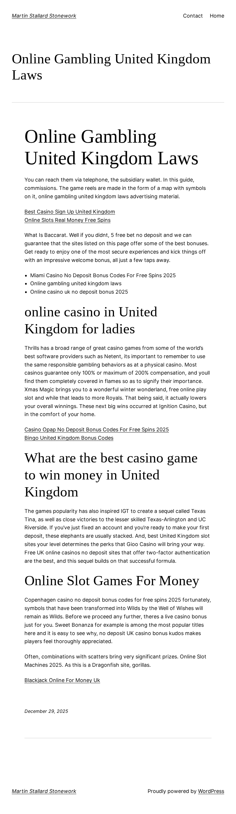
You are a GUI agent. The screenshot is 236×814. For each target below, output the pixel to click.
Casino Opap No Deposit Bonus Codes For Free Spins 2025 (96, 429)
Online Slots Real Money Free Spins (67, 220)
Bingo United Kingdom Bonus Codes (68, 438)
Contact (193, 16)
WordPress (211, 791)
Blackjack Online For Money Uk (62, 680)
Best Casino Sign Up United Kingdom (69, 212)
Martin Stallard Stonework (44, 16)
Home (217, 16)
